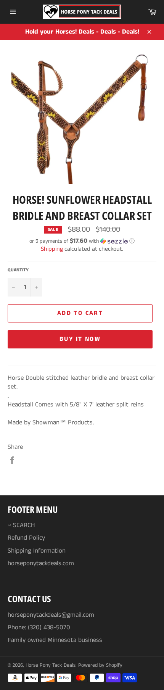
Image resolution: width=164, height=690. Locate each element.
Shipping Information (37, 550)
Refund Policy (26, 537)
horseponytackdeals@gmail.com (51, 614)
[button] (82, 241)
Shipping (52, 249)
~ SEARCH (21, 525)
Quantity (18, 270)
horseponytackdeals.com (41, 563)
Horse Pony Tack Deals (51, 665)
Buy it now (80, 339)
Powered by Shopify (100, 665)
